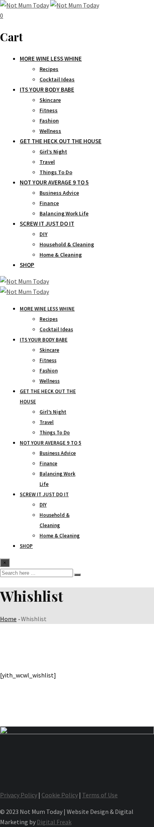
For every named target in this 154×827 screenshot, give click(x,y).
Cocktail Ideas (57, 79)
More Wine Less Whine (51, 58)
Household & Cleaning (66, 244)
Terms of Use (100, 795)
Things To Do (55, 172)
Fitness (48, 110)
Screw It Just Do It (47, 223)
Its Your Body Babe (47, 89)
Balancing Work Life (63, 213)
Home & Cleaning (60, 254)
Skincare (50, 100)
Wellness (50, 130)
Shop (27, 265)
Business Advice (59, 192)
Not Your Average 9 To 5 (54, 182)
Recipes (48, 69)
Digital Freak (54, 822)
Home (8, 619)
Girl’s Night (53, 151)
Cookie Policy (59, 795)
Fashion (49, 120)
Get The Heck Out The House (60, 141)
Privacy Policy (18, 795)
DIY (43, 234)
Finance (49, 203)
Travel (47, 161)
